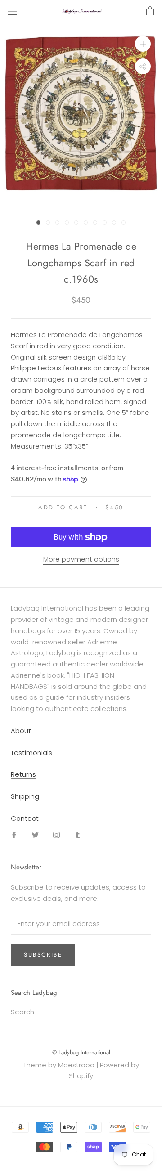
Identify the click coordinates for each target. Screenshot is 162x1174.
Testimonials (31, 752)
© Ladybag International (81, 1052)
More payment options (81, 559)
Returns (23, 774)
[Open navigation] (12, 11)
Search (22, 1012)
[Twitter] (35, 835)
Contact (25, 818)
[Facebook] (14, 835)
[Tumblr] (77, 835)
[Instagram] (56, 835)
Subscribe (43, 954)
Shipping (25, 796)
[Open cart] (150, 11)
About (21, 730)
